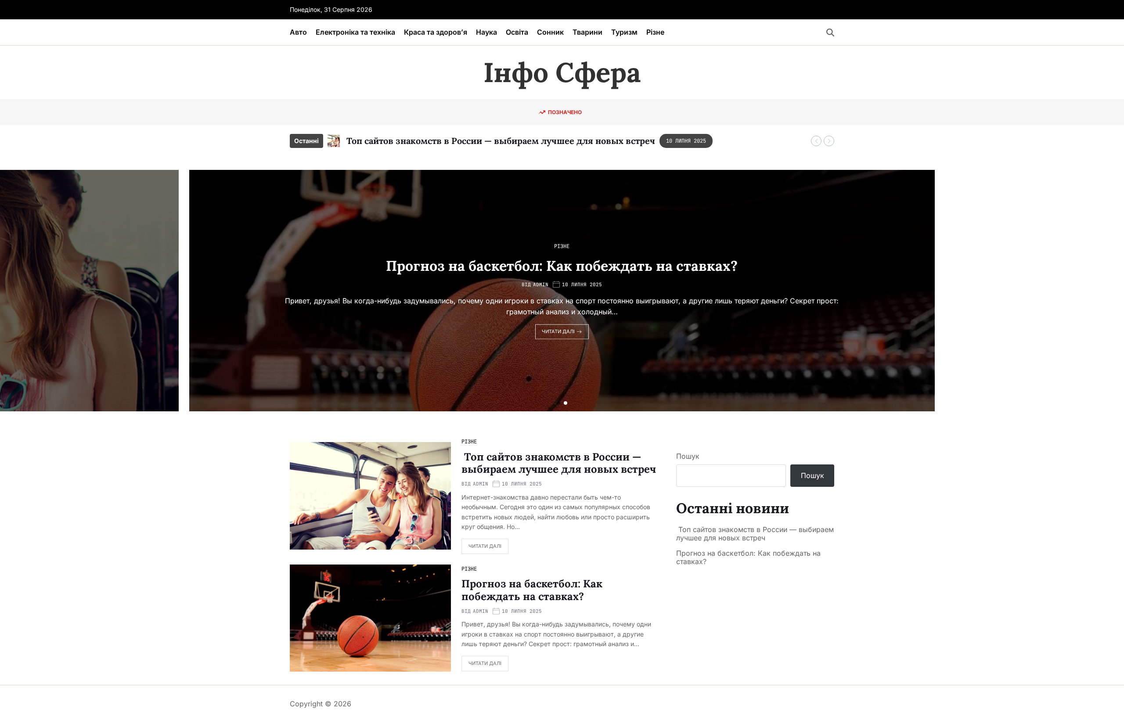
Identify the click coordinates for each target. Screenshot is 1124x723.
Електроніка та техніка (355, 32)
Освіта (517, 32)
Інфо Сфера (562, 72)
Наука (486, 32)
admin (540, 284)
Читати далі (558, 331)
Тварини (587, 32)
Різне (655, 32)
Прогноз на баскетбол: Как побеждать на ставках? (562, 265)
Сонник (550, 32)
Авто (298, 32)
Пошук (687, 456)
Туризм (624, 32)
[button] (816, 141)
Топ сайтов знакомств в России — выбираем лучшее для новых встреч (499, 140)
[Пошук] (830, 32)
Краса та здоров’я (435, 32)
